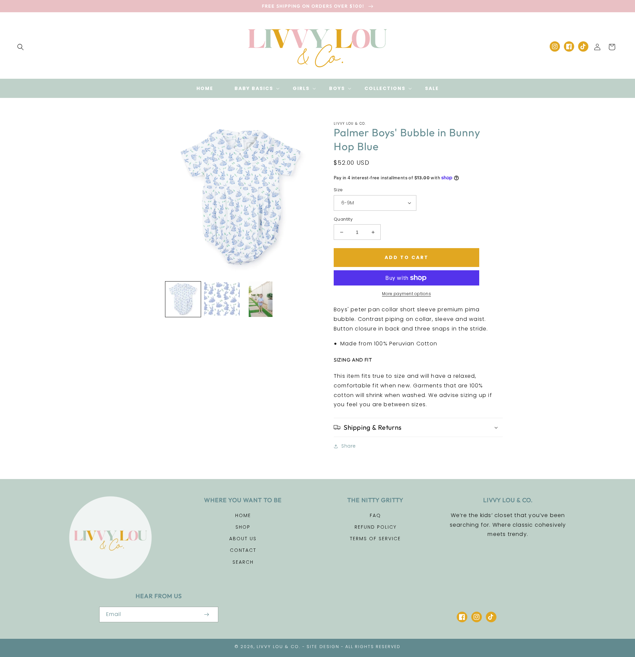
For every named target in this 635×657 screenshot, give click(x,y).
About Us (243, 538)
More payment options (406, 293)
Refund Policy (376, 527)
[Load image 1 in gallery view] (183, 299)
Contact (243, 550)
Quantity (343, 219)
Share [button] (348, 446)
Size (338, 190)
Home (243, 515)
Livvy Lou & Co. (278, 646)
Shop (242, 527)
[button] (253, 88)
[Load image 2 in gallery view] (221, 299)
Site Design (323, 646)
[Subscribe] (206, 614)
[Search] (20, 47)
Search (243, 562)
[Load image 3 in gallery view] (260, 299)
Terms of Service (375, 538)
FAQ (375, 515)
